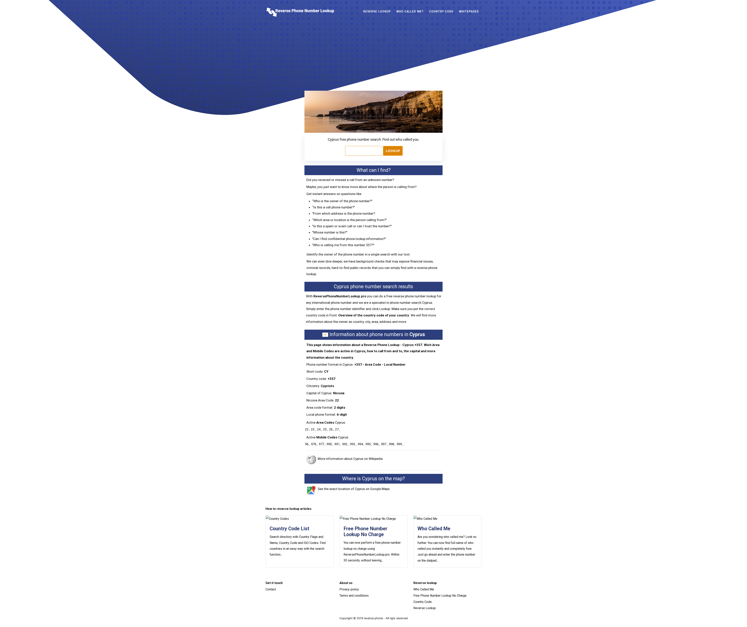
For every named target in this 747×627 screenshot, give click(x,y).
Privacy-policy (349, 589)
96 (307, 444)
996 (376, 444)
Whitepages (469, 11)
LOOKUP (393, 151)
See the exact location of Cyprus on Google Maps (354, 489)
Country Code (441, 11)
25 (325, 429)
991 (337, 444)
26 (331, 429)
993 (352, 444)
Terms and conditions (354, 595)
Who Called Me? (409, 11)
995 (368, 444)
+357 (331, 379)
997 (383, 444)
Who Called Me (423, 589)
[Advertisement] (376, 53)
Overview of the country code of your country (373, 315)
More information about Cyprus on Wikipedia (350, 459)
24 (319, 429)
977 (321, 444)
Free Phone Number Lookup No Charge (439, 595)
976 (313, 444)
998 (391, 444)
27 (337, 429)
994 (360, 444)
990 (329, 444)
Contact (271, 589)
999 (399, 444)
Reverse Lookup (377, 11)
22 (307, 429)
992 (344, 444)
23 (313, 429)
